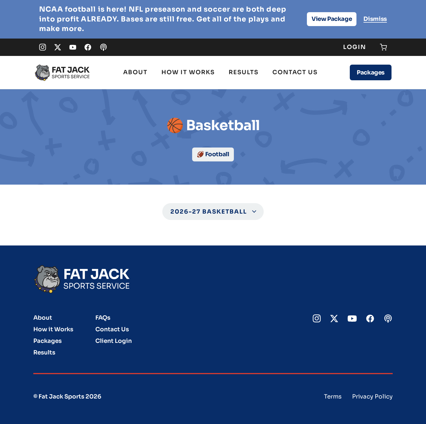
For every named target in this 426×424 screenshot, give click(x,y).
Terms (333, 396)
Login (354, 47)
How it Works (188, 72)
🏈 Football (213, 154)
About (135, 72)
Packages (371, 72)
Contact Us (295, 72)
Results (243, 72)
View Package (332, 19)
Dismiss (375, 19)
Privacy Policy (372, 396)
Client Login (113, 341)
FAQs (102, 317)
